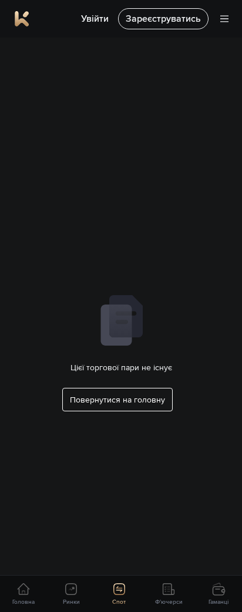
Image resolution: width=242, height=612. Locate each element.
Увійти (95, 18)
